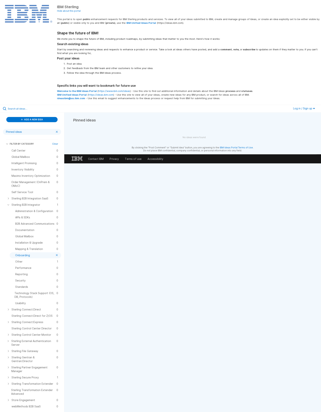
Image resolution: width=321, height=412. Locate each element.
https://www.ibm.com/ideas (114, 90)
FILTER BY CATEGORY (22, 143)
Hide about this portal (69, 10)
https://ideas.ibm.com (100, 94)
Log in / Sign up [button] (303, 108)
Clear (55, 143)
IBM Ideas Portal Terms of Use (236, 147)
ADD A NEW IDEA (33, 119)
